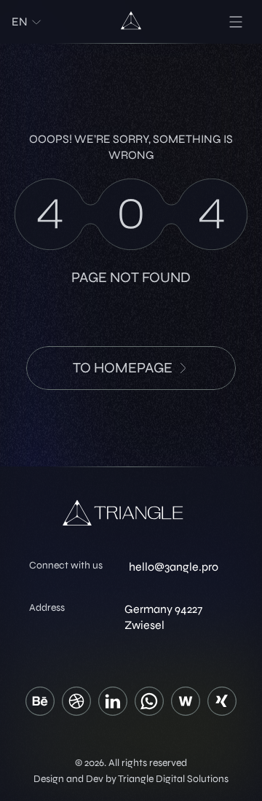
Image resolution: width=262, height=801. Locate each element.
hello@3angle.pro (173, 567)
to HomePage (122, 368)
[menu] (235, 21)
